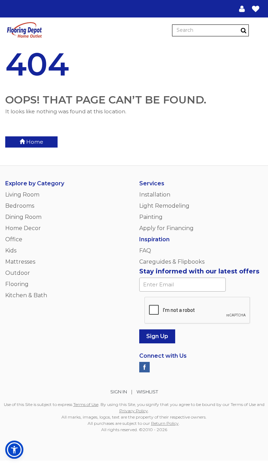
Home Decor (23, 228)
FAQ (145, 250)
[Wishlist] (255, 9)
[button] (242, 9)
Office (13, 239)
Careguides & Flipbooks (171, 261)
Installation (154, 194)
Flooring (17, 284)
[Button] (257, 30)
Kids (10, 250)
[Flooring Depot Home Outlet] (24, 30)
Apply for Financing (166, 228)
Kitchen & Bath (26, 295)
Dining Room (23, 217)
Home (34, 141)
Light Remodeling (164, 205)
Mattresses (20, 261)
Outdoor (17, 273)
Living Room (22, 194)
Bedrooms (19, 205)
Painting (151, 217)
